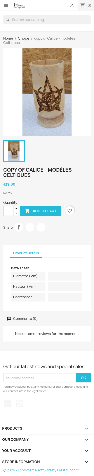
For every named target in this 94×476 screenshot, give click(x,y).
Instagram (19, 403)
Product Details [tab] (26, 253)
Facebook (7, 403)
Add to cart (40, 210)
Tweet (30, 227)
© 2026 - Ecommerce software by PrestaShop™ (41, 470)
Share (18, 227)
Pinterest (41, 227)
